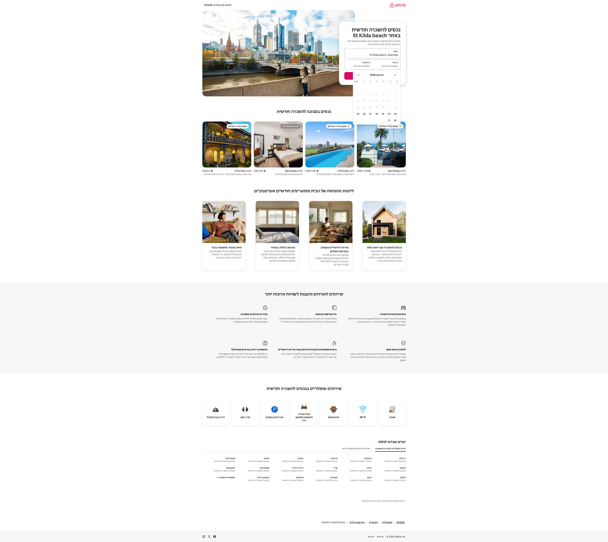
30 (395, 120)
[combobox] (372, 55)
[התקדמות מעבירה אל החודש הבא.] (358, 75)
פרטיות (380, 536)
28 (364, 113)
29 (358, 113)
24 (389, 113)
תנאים (371, 536)
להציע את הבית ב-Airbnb (217, 5)
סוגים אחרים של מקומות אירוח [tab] (356, 448)
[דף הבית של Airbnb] (398, 5)
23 (395, 113)
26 (376, 113)
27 (370, 113)
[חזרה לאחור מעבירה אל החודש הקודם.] (395, 75)
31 (389, 120)
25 (383, 113)
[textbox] (386, 66)
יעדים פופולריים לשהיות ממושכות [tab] (390, 448)
